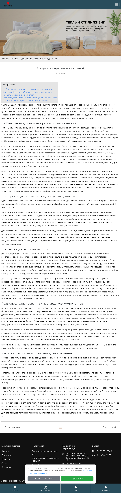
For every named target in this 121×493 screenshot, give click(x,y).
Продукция (45, 488)
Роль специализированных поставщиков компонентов (30, 98)
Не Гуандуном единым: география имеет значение (28, 89)
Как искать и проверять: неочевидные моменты (26, 100)
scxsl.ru (98, 174)
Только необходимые (44, 479)
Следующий (109, 427)
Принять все (77, 479)
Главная (5, 59)
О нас (75, 488)
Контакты (106, 488)
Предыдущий (12, 427)
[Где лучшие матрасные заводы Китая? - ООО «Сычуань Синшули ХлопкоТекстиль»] (8, 4)
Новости (15, 59)
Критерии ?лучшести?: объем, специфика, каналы (27, 92)
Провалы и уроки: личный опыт (18, 95)
